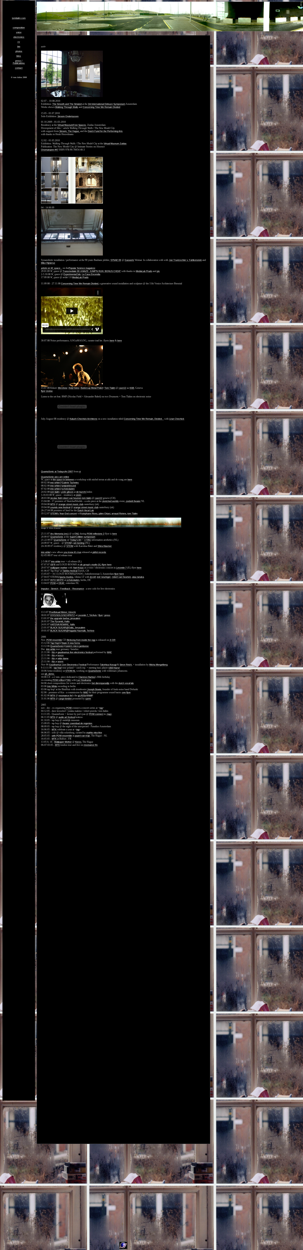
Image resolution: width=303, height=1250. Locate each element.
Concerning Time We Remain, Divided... (144, 419)
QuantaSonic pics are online (55, 477)
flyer (43, 391)
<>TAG (75, 533)
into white (55, 482)
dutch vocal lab (126, 683)
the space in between (63, 479)
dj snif (93, 577)
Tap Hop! (54, 643)
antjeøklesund (69, 485)
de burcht (81, 492)
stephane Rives (89, 513)
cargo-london (65, 698)
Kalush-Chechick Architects (83, 419)
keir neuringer (104, 577)
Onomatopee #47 (49, 149)
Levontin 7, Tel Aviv (87, 615)
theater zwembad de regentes (77, 723)
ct (80, 471)
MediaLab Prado (144, 271)
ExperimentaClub (72, 274)
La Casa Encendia (91, 274)
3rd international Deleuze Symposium (106, 104)
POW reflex (58, 680)
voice (18, 32)
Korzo (78, 742)
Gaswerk (129, 260)
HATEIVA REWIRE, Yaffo (62, 624)
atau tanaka (138, 577)
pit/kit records (99, 552)
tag (101, 708)
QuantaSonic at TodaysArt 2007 (57, 471)
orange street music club (71, 504)
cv (19, 42)
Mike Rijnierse (48, 263)
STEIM (68, 543)
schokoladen (68, 489)
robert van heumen (71, 498)
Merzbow (62, 388)
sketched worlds (110, 501)
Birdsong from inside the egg (81, 640)
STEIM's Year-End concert (63, 513)
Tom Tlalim (110, 388)
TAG (68, 680)
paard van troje (82, 735)
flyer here (107, 564)
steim (78, 495)
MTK (52, 504)
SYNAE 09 (115, 260)
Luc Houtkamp (83, 680)
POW (53, 583)
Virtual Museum (65, 125)
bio (18, 46)
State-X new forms (71, 643)
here (112, 340)
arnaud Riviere (119, 513)
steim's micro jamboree (77, 646)
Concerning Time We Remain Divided (101, 107)
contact (18, 68)
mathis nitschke (94, 732)
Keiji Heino (74, 388)
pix (158, 271)
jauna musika (66, 577)
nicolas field (56, 498)
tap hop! (58, 667)
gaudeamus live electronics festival (75, 652)
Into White (52, 686)
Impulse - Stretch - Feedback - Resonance (62, 588)
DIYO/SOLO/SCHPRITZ (62, 615)
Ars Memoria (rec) (59, 533)
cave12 (122, 388)
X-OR (112, 640)
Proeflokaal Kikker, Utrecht (62, 612)
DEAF (62, 583)
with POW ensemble (62, 735)
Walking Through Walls (66, 107)
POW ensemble (54, 640)
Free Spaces (79, 125)
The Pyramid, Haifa (59, 621)
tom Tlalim (132, 513)
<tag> (109, 714)
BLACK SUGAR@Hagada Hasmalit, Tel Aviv (72, 630)
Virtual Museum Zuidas (115, 143)
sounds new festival (60, 507)
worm (60, 661)
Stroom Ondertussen (68, 116)
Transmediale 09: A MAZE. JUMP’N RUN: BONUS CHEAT (92, 271)
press (107, 615)
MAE (109, 652)
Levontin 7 (121, 567)
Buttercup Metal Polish (92, 388)
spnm (88, 698)
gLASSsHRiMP (85, 695)
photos (18, 51)
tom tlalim (55, 492)
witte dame (63, 658)
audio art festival (67, 717)
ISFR (52, 564)
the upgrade (56, 618)
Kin (53, 652)
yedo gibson (67, 492)
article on (51, 268)
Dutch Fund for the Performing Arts (105, 131)
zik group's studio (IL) (90, 564)
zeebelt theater (133, 501)
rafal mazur (114, 667)
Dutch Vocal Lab (86, 510)
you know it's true (72, 552)
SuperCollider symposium (82, 537)
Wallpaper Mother (63, 742)
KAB (132, 388)
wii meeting (78, 543)
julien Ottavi (104, 513)
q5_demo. (50, 674)
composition (19, 27)
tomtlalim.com (19, 18)
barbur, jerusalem (71, 618)
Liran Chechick (176, 419)
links (18, 56)
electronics (18, 37)
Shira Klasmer (105, 546)
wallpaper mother (58, 567)
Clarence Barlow (87, 677)
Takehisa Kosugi (108, 664)
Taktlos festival (69, 571)
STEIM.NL (70, 671)
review (49, 391)
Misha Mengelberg (158, 664)
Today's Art (75, 540)
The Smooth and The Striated (67, 104)
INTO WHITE (57, 580)
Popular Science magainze (82, 268)
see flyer (126, 692)
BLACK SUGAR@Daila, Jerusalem (67, 627)
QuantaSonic (56, 537)
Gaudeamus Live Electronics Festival (67, 664)
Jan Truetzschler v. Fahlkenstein (185, 260)
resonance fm (65, 695)
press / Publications (19, 62)
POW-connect (96, 714)
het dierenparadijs (100, 683)
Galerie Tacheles (70, 482)
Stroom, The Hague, (69, 131)
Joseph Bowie (94, 689)
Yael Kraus (78, 567)
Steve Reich (126, 664)
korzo (60, 655)
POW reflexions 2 (95, 533)
